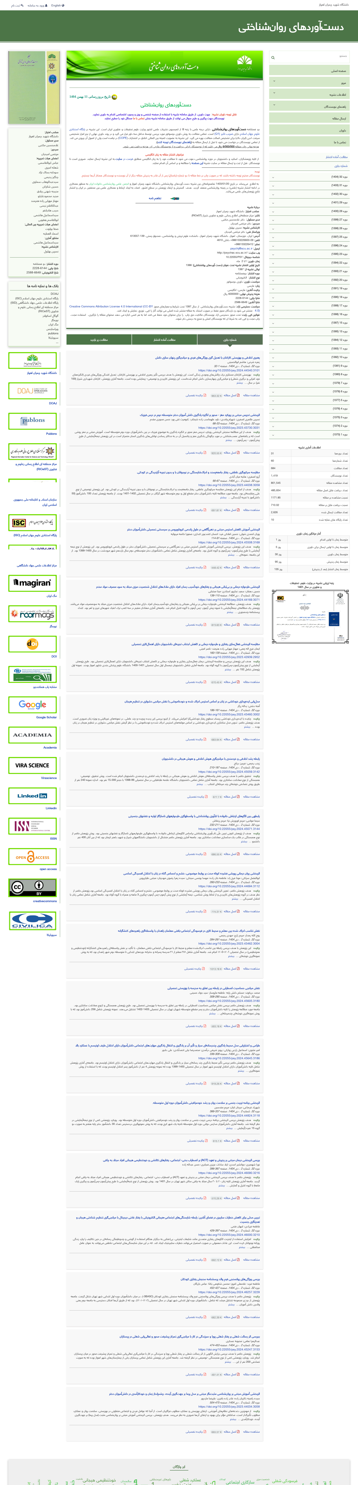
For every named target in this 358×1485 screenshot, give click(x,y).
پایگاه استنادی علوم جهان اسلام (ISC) (36, 298)
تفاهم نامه (155, 197)
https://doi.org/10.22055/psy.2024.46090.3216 (229, 1172)
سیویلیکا (53, 337)
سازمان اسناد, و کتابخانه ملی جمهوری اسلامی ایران (35, 502)
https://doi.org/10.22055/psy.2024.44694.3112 (229, 885)
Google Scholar (46, 717)
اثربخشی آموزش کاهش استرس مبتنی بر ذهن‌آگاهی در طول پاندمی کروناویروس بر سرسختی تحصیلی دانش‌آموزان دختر (193, 529)
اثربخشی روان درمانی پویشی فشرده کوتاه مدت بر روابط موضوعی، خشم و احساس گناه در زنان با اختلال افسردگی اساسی (191, 873)
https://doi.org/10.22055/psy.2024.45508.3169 (229, 542)
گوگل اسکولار (50, 315)
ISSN (53, 838)
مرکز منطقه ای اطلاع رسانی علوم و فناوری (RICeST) (38, 308)
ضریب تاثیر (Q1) (223, 133)
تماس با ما (340, 141)
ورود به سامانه (36, 5)
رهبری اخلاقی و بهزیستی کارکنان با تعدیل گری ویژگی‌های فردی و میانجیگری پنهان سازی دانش (207, 357)
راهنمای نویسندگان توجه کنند (174, 141)
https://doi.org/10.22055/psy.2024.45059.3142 (229, 771)
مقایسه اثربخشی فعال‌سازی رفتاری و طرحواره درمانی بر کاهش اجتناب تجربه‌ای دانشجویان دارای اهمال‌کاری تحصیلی (196, 643)
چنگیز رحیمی (51, 176)
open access (48, 868)
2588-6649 (34, 272)
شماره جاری (230, 339)
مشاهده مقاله (251, 394)
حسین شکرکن (50, 186)
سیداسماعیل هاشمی (46, 214)
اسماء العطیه (50, 233)
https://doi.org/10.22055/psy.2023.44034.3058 (229, 1406)
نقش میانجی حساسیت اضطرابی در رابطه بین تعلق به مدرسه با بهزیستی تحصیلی (214, 987)
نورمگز (54, 319)
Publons (51, 433)
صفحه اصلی (338, 70)
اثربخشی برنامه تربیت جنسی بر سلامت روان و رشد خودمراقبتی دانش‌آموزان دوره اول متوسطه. (206, 1102)
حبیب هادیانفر (50, 209)
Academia (50, 747)
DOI (54, 656)
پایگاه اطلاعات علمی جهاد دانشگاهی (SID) (34, 302)
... (57, 341)
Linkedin (51, 807)
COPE (123, 137)
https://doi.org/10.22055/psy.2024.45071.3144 (229, 828)
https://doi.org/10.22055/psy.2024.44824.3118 (229, 1115)
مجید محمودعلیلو (48, 195)
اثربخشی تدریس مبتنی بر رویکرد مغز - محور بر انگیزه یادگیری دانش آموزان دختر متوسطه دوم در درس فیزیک (200, 414)
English (56, 5)
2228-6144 (40, 267)
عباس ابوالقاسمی (48, 162)
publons (53, 333)
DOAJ (54, 293)
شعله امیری (51, 167)
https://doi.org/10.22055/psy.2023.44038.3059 (229, 484)
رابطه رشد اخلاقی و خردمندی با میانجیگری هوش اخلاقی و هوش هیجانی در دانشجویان (211, 758)
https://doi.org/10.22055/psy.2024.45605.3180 (229, 1000)
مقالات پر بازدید (99, 339)
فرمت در (124, 158)
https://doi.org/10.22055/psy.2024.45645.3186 (229, 1057)
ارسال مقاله (339, 118)
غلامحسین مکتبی (48, 144)
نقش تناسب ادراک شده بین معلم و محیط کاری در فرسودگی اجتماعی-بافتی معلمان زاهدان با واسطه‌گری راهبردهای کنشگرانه (189, 930)
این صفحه (197, 162)
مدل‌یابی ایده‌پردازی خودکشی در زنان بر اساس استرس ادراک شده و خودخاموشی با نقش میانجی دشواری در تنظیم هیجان (192, 701)
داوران (342, 130)
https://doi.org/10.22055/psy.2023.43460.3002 (229, 714)
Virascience (49, 777)
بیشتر (240, 382)
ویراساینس (52, 328)
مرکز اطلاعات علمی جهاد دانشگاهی (37, 565)
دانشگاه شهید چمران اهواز (334, 4)
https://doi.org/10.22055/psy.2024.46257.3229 (229, 1291)
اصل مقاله (224, 394)
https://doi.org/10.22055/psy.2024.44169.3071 (229, 599)
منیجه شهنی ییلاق (47, 190)
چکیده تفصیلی (195, 394)
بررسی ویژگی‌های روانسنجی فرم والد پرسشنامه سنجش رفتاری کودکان (220, 1278)
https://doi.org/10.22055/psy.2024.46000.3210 (229, 1234)
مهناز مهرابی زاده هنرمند (44, 200)
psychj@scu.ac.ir (241, 248)
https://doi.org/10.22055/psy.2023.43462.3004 (229, 943)
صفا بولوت (52, 228)
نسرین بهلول (51, 250)
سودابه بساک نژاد (48, 171)
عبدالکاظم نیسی (49, 205)
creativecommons (45, 900)
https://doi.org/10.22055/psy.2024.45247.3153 (229, 1349)
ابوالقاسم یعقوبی (48, 219)
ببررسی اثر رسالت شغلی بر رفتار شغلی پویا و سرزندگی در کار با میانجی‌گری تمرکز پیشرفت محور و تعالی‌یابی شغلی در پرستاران (190, 1336)
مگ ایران (53, 324)
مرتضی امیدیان (49, 153)
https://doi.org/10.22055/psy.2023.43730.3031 (229, 427)
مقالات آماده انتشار (164, 339)
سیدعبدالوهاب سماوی (45, 181)
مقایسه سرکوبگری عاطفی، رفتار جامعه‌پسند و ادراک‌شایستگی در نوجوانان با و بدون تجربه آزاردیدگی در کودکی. (198, 471)
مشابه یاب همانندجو (45, 686)
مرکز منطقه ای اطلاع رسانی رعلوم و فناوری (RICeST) (36, 466)
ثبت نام (16, 5)
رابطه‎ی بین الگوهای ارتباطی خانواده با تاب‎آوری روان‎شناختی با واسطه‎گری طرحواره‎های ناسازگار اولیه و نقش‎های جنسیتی (194, 815)
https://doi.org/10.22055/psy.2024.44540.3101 (229, 370)
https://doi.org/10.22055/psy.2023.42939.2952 (229, 656)
